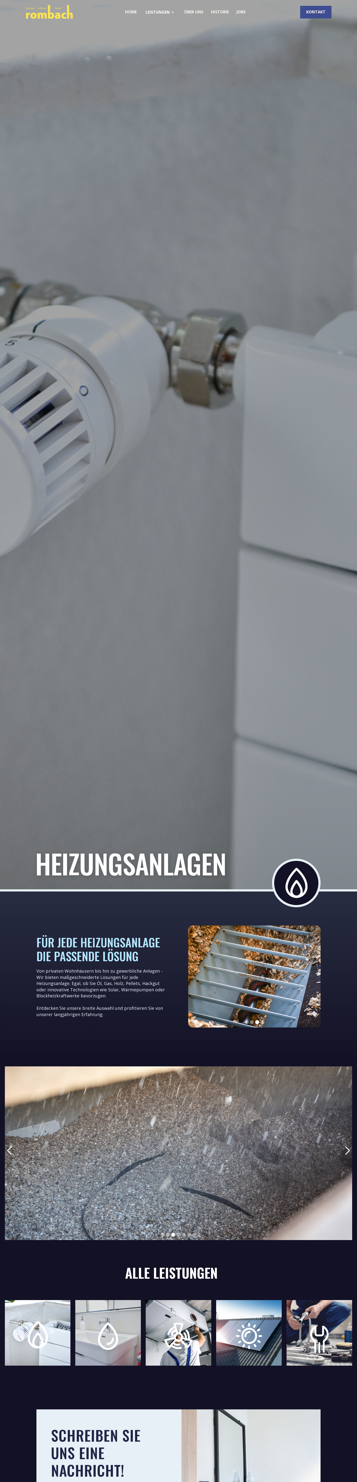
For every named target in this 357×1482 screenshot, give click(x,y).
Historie (220, 12)
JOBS (241, 12)
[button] (160, 12)
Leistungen (157, 12)
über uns (193, 12)
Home (131, 12)
